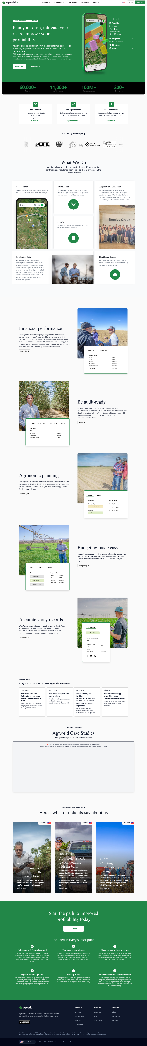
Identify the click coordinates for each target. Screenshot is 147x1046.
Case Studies (72, 2)
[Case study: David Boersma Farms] (91, 144)
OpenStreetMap (59, 1034)
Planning (23, 493)
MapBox (68, 1034)
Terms (72, 1042)
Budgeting (83, 566)
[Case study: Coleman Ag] (40, 144)
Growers (78, 1012)
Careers (115, 1020)
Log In (131, 2)
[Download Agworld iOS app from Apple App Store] (24, 1022)
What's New (98, 1020)
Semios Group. (65, 59)
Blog (95, 1016)
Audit (81, 422)
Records (23, 638)
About (95, 2)
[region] (73, 771)
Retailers (78, 1020)
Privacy (65, 1042)
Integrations (58, 2)
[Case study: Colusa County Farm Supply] (57, 144)
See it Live (140, 2)
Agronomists (79, 1016)
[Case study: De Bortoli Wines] (108, 144)
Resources (84, 2)
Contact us (35, 66)
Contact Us (116, 1016)
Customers (97, 1012)
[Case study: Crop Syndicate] (74, 144)
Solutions (44, 2)
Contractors (79, 1024)
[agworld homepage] (10, 2)
